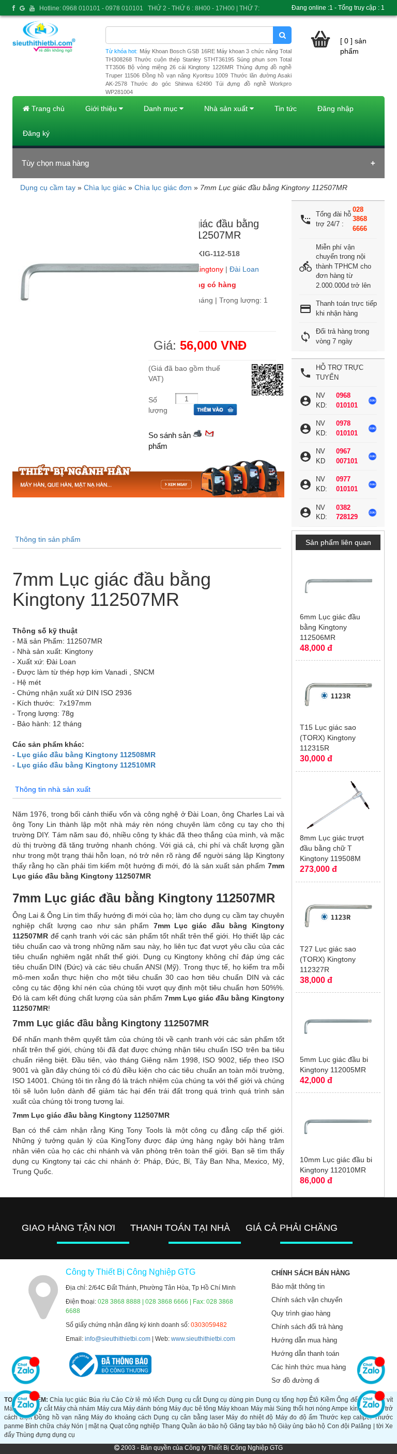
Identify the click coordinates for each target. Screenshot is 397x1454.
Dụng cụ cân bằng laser (189, 1417)
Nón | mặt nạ (89, 1426)
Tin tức (285, 108)
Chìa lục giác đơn (163, 187)
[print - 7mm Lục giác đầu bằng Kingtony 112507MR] (197, 432)
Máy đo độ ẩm (296, 1417)
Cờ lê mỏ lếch (145, 1399)
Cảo (117, 1399)
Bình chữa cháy (47, 1426)
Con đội (338, 1426)
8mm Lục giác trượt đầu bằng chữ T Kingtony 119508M (332, 848)
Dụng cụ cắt (184, 1399)
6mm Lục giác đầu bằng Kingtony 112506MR (330, 627)
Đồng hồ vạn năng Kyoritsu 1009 (185, 75)
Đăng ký (36, 133)
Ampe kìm (345, 1408)
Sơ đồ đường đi (295, 1380)
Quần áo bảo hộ (204, 1426)
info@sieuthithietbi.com (117, 1338)
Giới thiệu (102, 108)
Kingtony (209, 269)
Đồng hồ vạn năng (61, 1417)
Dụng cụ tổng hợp (282, 1399)
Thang (171, 1426)
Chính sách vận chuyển (306, 1300)
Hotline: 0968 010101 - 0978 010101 (91, 8)
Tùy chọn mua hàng (55, 163)
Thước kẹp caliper (345, 1417)
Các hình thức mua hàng (308, 1367)
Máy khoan (233, 1408)
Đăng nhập (335, 108)
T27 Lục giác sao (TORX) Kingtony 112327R (328, 959)
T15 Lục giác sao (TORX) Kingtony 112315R (328, 737)
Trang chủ (47, 108)
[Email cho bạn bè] (209, 432)
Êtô (313, 1399)
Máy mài (262, 1408)
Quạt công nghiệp (135, 1426)
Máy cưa (109, 1408)
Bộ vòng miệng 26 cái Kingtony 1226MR (181, 67)
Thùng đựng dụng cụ (45, 1435)
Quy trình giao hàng (300, 1313)
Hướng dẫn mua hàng (304, 1340)
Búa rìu (99, 1399)
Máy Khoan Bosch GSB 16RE (177, 51)
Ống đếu (349, 1399)
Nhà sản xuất (227, 108)
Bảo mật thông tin (298, 1286)
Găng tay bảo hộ (253, 1426)
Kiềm (327, 1399)
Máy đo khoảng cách (121, 1417)
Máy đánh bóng (145, 1408)
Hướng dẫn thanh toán (305, 1353)
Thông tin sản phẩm (48, 539)
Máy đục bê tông (192, 1408)
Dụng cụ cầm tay (47, 187)
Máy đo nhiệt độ (249, 1417)
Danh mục (161, 108)
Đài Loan (244, 269)
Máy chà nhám (75, 1408)
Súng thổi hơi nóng (303, 1408)
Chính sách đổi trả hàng (307, 1327)
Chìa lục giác (105, 187)
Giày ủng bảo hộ (301, 1426)
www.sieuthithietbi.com (203, 1338)
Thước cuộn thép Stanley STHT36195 (184, 59)
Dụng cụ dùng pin (228, 1399)
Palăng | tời (367, 1426)
